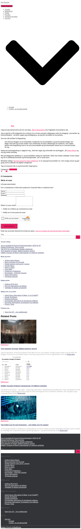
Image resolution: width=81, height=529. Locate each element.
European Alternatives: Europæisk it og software (21, 302)
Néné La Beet (9, 267)
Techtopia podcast (11, 276)
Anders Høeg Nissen (12, 260)
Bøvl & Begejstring (38, 130)
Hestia (3, 527)
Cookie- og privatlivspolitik (18, 109)
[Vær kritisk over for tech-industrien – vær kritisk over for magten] (18, 419)
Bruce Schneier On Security (14, 262)
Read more (71, 354)
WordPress (17, 527)
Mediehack (8, 11)
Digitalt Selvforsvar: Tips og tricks (12, 247)
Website (4, 195)
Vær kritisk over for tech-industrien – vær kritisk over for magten (25, 425)
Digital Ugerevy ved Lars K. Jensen (17, 264)
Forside (7, 9)
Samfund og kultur (11, 16)
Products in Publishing (13, 271)
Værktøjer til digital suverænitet (15, 288)
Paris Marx (8, 269)
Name (3, 191)
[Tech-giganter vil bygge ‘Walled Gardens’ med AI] (18, 343)
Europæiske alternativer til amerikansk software (21, 301)
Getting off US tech (11, 284)
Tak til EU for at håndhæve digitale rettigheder (17, 249)
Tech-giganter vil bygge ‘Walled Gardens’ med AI (18, 251)
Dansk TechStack (11, 297)
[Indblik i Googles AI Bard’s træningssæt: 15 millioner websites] (18, 380)
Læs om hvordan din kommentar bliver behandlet (52, 231)
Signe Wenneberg (11, 275)
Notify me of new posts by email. (14, 212)
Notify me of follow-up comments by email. (18, 209)
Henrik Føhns (9, 266)
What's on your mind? (8, 205)
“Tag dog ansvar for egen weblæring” (26, 161)
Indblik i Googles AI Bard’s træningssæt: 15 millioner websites (22, 253)
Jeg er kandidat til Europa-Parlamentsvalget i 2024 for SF (21, 245)
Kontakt (11, 107)
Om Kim (7, 519)
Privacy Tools (9, 304)
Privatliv (7, 15)
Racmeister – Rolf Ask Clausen (16, 273)
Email (3, 193)
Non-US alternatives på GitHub (15, 286)
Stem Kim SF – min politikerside (16, 312)
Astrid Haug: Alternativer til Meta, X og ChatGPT (21, 295)
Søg (2, 234)
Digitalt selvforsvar (11, 299)
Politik (7, 13)
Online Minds (71, 150)
